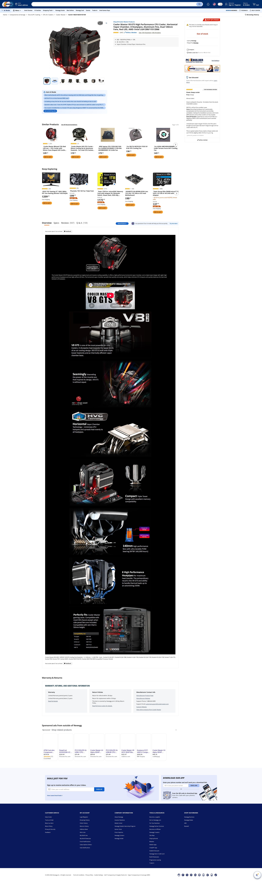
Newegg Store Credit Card (156, 854)
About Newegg (119, 817)
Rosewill (186, 826)
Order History (84, 823)
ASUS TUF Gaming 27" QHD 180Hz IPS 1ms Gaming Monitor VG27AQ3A (55, 192)
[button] (22, 4)
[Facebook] (183, 875)
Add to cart (47, 157)
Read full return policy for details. (102, 706)
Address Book (84, 829)
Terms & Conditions (78, 875)
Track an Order (49, 820)
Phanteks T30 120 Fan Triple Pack (82, 191)
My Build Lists (84, 835)
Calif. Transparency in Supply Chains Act (115, 875)
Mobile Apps (152, 844)
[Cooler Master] (101, 23)
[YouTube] (203, 875)
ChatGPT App (153, 848)
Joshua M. (189, 135)
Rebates (151, 841)
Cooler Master (61, 15)
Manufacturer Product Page (144, 695)
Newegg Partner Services (156, 826)
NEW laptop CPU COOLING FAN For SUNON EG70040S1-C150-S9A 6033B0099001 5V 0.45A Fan (110, 148)
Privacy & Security (50, 829)
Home (5, 15)
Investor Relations (120, 820)
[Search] (199, 4)
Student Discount (154, 851)
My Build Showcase (85, 838)
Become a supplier (154, 817)
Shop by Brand (153, 838)
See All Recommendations (69, 125)
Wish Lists (82, 832)
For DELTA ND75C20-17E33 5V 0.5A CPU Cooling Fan (136, 147)
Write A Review (203, 140)
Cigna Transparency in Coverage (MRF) (139, 875)
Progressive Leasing (155, 860)
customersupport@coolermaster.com (157, 704)
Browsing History (85, 820)
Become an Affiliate (155, 829)
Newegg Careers (119, 835)
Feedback (68, 231)
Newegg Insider (119, 838)
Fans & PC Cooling (34, 15)
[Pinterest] (199, 875)
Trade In (151, 863)
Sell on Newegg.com (155, 820)
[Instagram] (191, 875)
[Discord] (211, 875)
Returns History (84, 826)
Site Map (151, 835)
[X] (187, 875)
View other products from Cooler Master (148, 710)
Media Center (118, 823)
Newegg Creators (154, 832)
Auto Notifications (85, 848)
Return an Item (49, 823)
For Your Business (154, 823)
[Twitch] (207, 875)
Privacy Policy (89, 875)
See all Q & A (121, 223)
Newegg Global (188, 820)
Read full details (53, 701)
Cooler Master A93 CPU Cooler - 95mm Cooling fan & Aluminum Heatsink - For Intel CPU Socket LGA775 (82, 148)
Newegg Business (189, 817)
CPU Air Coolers (48, 15)
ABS (185, 823)
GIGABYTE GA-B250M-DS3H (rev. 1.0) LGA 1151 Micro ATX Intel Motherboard (136, 193)
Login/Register (84, 817)
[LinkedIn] (195, 875)
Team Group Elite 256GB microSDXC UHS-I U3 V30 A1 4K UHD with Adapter (166, 193)
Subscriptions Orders (86, 844)
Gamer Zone (118, 829)
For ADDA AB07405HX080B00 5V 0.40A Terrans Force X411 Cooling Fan (165, 148)
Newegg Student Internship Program (125, 826)
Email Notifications (85, 841)
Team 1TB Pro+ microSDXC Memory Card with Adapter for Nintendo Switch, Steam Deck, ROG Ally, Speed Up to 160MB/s (110, 193)
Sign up (99, 789)
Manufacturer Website (143, 698)
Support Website (141, 707)
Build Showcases (154, 857)
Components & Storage (17, 15)
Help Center (48, 817)
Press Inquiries (119, 832)
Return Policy (48, 826)
